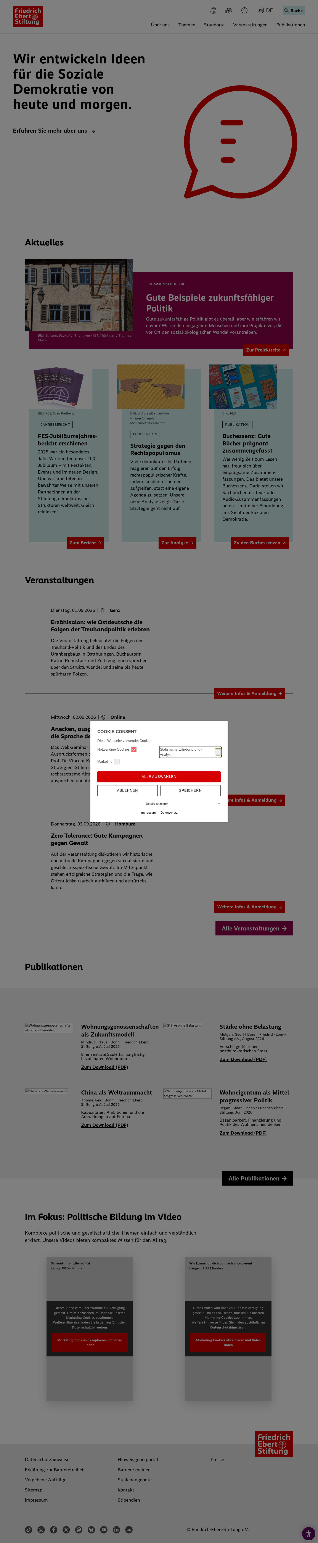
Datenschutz (169, 812)
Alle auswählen (159, 777)
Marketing (104, 761)
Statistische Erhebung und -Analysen (181, 751)
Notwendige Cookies (113, 749)
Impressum (148, 812)
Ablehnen (127, 790)
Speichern (190, 790)
